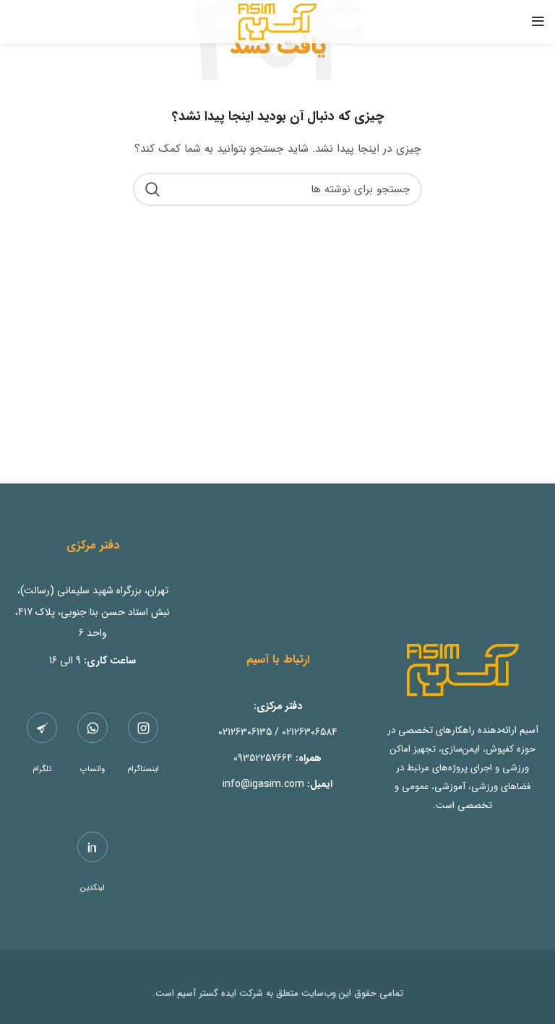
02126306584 (309, 732)
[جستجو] (152, 189)
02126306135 (245, 732)
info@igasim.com (263, 784)
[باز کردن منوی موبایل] (538, 21)
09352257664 (263, 758)
